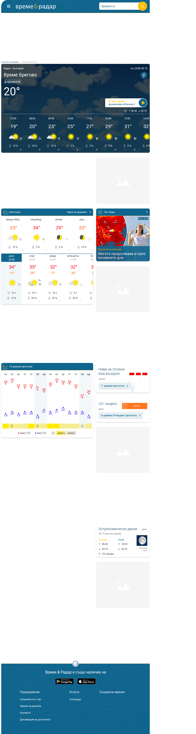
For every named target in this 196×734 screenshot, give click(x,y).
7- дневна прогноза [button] (112, 385)
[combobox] (121, 6)
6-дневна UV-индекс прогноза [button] (119, 415)
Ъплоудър (75, 699)
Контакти (25, 712)
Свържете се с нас (30, 699)
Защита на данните (30, 706)
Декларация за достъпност (35, 719)
